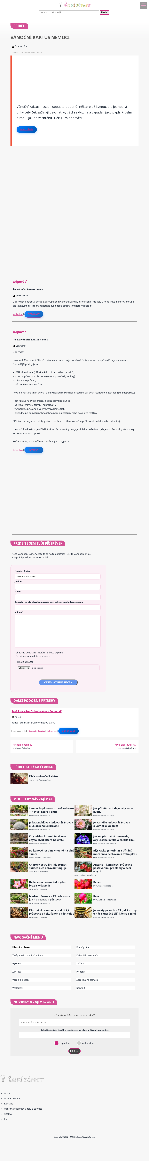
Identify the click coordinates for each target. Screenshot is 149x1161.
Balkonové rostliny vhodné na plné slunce (51, 852)
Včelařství (17, 988)
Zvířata (80, 963)
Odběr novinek (12, 1098)
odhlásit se (88, 1043)
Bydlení (16, 963)
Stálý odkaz (18, 314)
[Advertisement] (75, 76)
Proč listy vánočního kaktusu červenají (37, 711)
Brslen (97, 882)
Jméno (18, 581)
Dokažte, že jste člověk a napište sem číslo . (49, 601)
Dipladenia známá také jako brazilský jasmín (47, 883)
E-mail (18, 591)
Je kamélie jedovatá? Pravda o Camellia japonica (111, 824)
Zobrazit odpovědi (37, 731)
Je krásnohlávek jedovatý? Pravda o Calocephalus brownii (51, 824)
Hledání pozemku (22, 744)
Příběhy (80, 971)
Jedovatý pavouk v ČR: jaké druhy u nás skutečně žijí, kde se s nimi (115, 912)
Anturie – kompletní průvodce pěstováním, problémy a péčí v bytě (112, 868)
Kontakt (80, 988)
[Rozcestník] (143, 5)
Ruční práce (82, 947)
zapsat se (64, 1043)
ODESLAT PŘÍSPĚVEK (58, 682)
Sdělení (18, 612)
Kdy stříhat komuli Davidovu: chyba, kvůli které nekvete (48, 838)
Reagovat (34, 314)
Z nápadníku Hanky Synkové (27, 955)
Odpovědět (26, 129)
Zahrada (17, 971)
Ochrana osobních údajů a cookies (23, 1108)
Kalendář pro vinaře (87, 955)
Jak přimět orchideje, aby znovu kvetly (113, 810)
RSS (6, 1119)
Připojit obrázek (24, 661)
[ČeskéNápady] (74, 7)
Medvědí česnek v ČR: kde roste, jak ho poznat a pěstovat (50, 898)
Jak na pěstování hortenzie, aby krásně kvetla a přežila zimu (114, 838)
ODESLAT (74, 1051)
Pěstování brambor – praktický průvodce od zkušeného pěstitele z (51, 912)
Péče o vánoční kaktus (43, 776)
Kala (96, 896)
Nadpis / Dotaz (22, 570)
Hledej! (104, 12)
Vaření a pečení (20, 979)
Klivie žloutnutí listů (125, 744)
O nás (7, 1093)
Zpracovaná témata (87, 979)
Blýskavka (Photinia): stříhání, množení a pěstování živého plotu (115, 852)
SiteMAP (8, 1114)
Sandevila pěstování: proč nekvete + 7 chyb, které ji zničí (51, 810)
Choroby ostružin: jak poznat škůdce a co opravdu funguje (48, 866)
